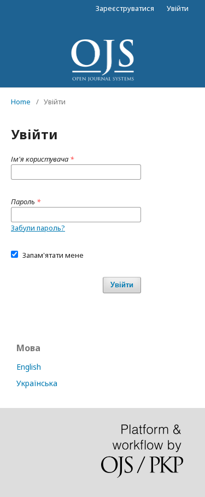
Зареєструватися (125, 8)
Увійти (178, 8)
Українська (36, 383)
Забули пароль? (38, 228)
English (28, 367)
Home (21, 101)
